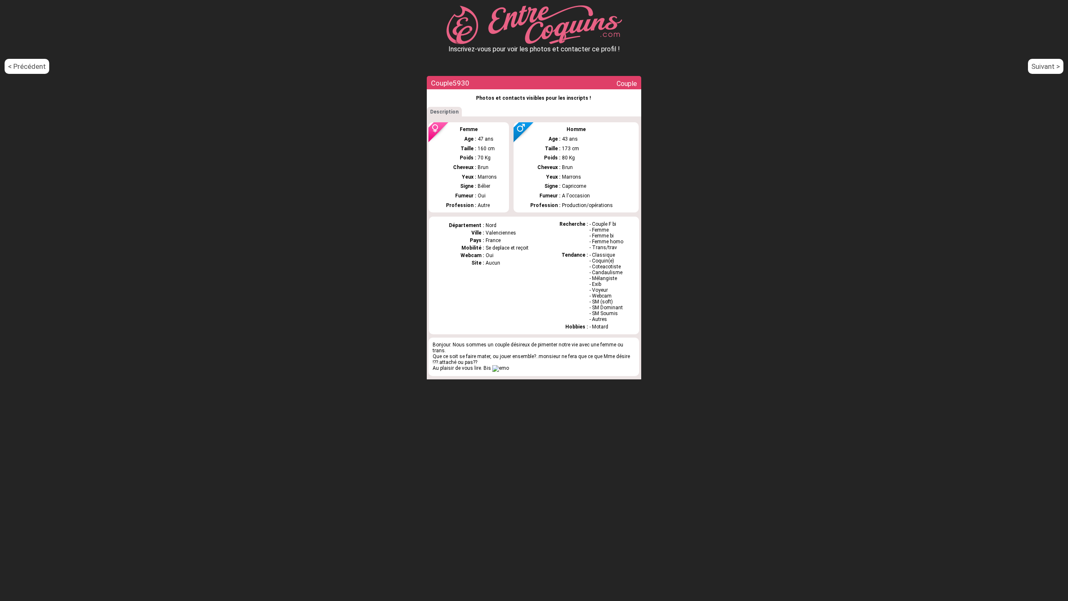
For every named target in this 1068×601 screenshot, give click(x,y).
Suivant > (1045, 66)
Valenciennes (501, 233)
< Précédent (27, 66)
